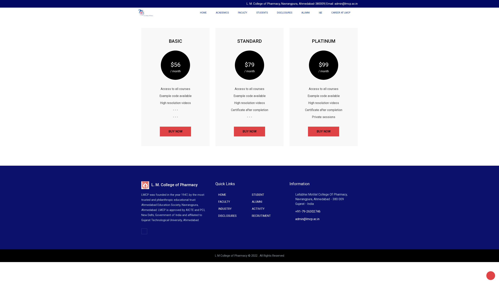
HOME (222, 195)
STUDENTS (262, 12)
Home (203, 12)
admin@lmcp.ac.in (307, 219)
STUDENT (258, 195)
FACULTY (242, 12)
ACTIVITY (258, 209)
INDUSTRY (225, 209)
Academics (222, 12)
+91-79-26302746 (307, 211)
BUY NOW (175, 131)
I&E (320, 12)
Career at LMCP (340, 12)
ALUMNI (305, 12)
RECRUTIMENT (261, 216)
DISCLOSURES (284, 12)
